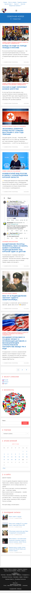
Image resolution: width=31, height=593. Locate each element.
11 (8, 457)
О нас (5, 585)
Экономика (22, 126)
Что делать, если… (17, 585)
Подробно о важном (22, 2)
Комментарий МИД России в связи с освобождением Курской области (15, 175)
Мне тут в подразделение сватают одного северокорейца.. (14, 297)
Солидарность (15, 43)
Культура (19, 574)
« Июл (3, 468)
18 (8, 459)
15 (23, 457)
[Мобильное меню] (16, 10)
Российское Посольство (20, 579)
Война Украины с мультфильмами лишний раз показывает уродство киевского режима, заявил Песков (17, 540)
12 (11, 457)
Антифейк (5, 241)
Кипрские (7, 579)
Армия (4, 42)
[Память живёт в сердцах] (5, 517)
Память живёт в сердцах (15, 516)
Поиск (3, 420)
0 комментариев (18, 518)
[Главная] (10, 19)
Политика (5, 84)
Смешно (14, 293)
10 (4, 457)
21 (19, 459)
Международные (17, 42)
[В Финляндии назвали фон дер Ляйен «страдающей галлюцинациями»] (5, 532)
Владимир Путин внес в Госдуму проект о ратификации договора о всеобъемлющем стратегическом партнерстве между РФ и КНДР (14, 342)
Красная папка (8, 4)
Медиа (18, 570)
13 (15, 457)
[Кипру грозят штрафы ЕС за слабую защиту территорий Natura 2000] (5, 525)
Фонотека (23, 4)
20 (15, 459)
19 (11, 459)
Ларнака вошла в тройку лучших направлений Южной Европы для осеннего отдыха (17, 549)
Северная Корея (17, 19)
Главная (5, 2)
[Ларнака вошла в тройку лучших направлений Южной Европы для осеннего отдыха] (5, 549)
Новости (16, 4)
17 (4, 459)
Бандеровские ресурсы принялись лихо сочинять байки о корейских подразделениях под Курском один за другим (15, 247)
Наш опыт (9, 585)
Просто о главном (12, 2)
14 (19, 457)
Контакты (25, 585)
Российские (6, 43)
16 (26, 457)
